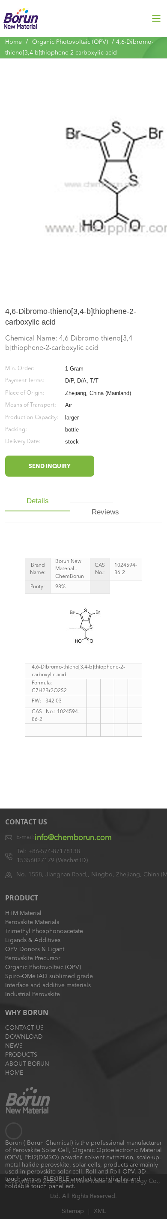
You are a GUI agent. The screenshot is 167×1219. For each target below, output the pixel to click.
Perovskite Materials (32, 922)
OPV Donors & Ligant (34, 949)
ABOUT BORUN (27, 1064)
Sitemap (73, 1211)
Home (13, 42)
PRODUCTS (21, 1055)
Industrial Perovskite (32, 994)
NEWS (14, 1046)
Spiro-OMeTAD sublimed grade (49, 976)
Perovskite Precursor (32, 958)
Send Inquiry (50, 466)
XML (100, 1211)
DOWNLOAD (24, 1037)
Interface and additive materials (48, 985)
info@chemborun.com (73, 838)
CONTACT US (24, 1028)
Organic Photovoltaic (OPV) (70, 42)
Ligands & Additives (32, 940)
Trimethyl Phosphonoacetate (44, 931)
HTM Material (23, 913)
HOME (14, 1073)
